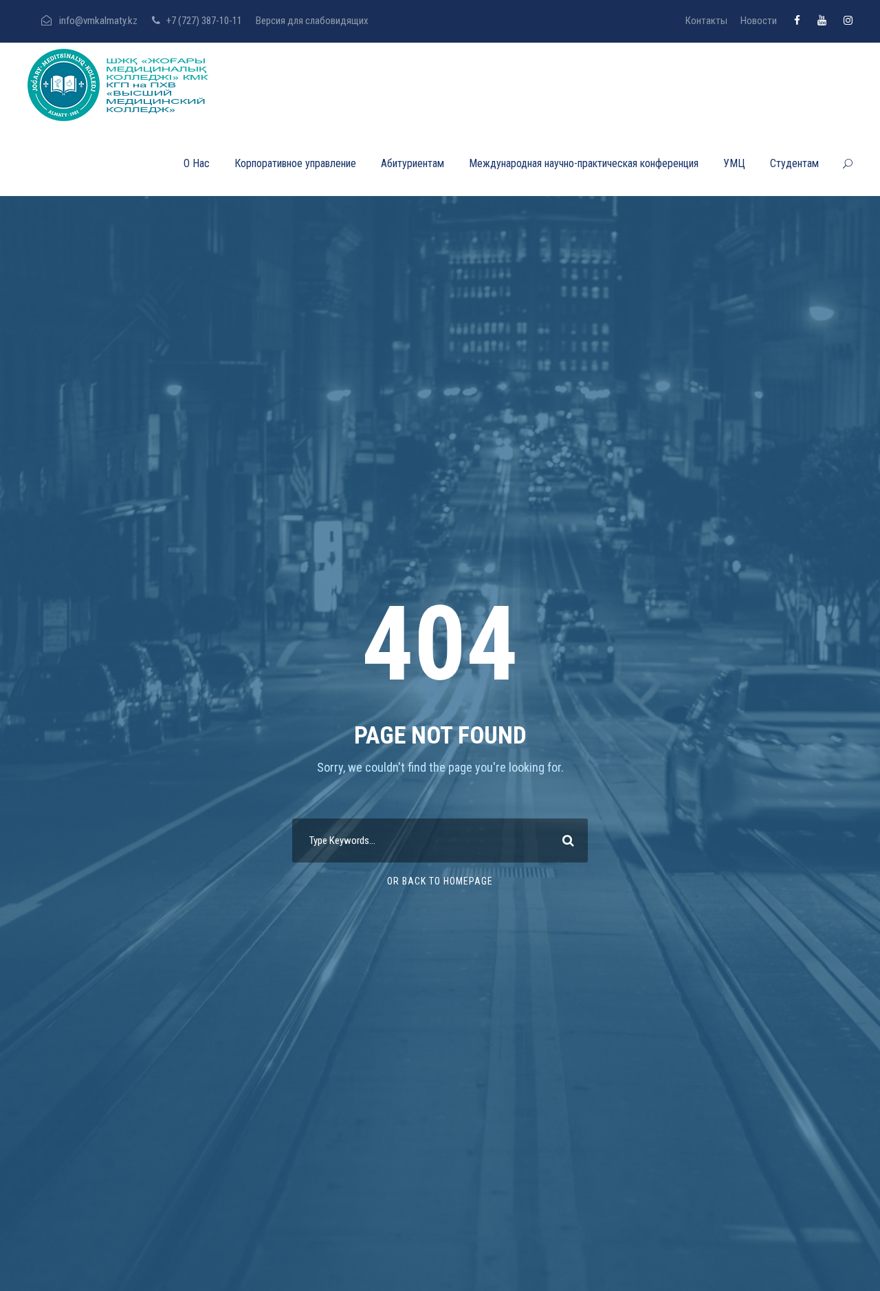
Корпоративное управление (295, 163)
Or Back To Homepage (440, 881)
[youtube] (821, 20)
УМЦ (734, 163)
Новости (758, 20)
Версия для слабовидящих (312, 20)
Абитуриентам (412, 163)
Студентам (794, 163)
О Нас (197, 163)
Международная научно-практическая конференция (583, 163)
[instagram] (848, 20)
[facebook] (797, 20)
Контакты (706, 20)
